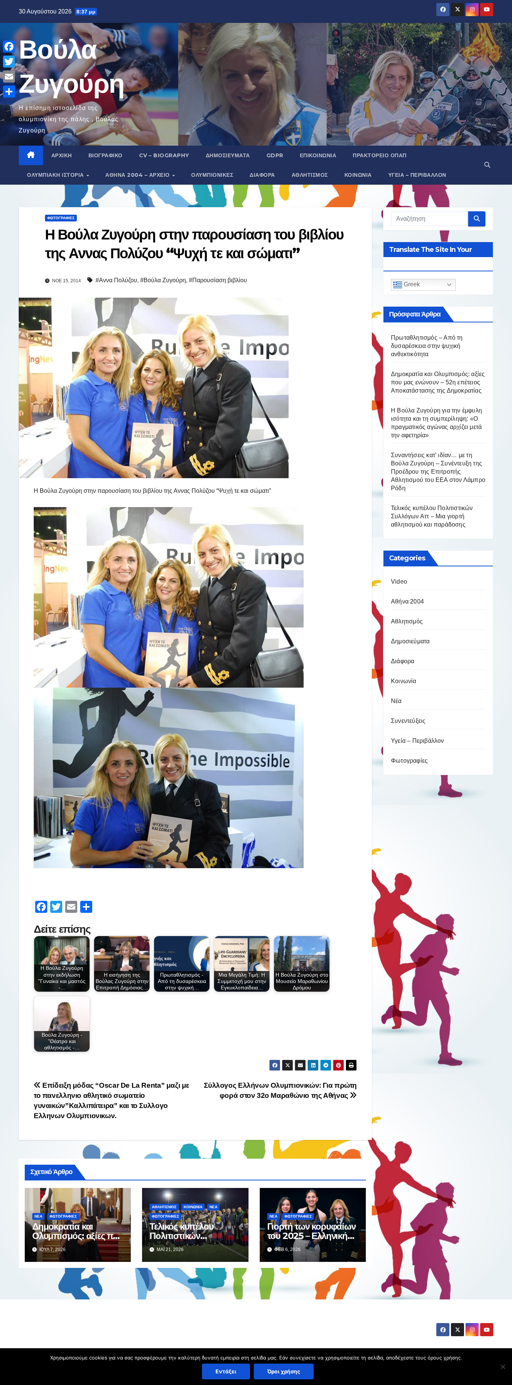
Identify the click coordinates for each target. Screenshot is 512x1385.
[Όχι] (502, 1366)
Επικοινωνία (318, 155)
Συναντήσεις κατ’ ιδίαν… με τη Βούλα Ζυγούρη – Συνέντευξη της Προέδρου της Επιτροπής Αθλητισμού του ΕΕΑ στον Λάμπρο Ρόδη (438, 471)
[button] (487, 165)
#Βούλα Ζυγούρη (163, 280)
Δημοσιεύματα (228, 155)
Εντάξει (226, 1371)
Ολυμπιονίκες (212, 175)
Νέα (38, 1216)
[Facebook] (8, 46)
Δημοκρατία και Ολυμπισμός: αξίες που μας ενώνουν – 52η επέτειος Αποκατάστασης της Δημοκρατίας (438, 382)
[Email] (8, 76)
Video (399, 581)
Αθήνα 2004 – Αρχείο (138, 175)
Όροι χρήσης (283, 1371)
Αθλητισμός (310, 175)
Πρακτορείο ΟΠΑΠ (380, 155)
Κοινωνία (358, 175)
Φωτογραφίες (61, 218)
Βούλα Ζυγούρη (63, 1323)
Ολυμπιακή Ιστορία (56, 175)
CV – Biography (164, 155)
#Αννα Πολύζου (116, 280)
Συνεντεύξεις (408, 721)
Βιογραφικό (105, 155)
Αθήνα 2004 (407, 601)
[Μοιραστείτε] (8, 91)
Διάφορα (262, 175)
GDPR (274, 155)
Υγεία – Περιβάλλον (417, 175)
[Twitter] (8, 61)
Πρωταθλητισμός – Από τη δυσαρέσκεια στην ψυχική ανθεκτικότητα (427, 345)
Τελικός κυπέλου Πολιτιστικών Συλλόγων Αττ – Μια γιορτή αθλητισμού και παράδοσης (432, 516)
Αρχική (61, 155)
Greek (411, 285)
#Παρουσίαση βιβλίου (218, 280)
